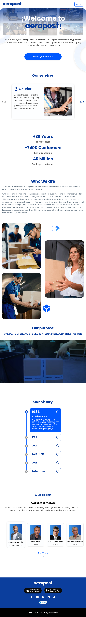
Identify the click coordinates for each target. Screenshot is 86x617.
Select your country (43, 56)
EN (77, 4)
